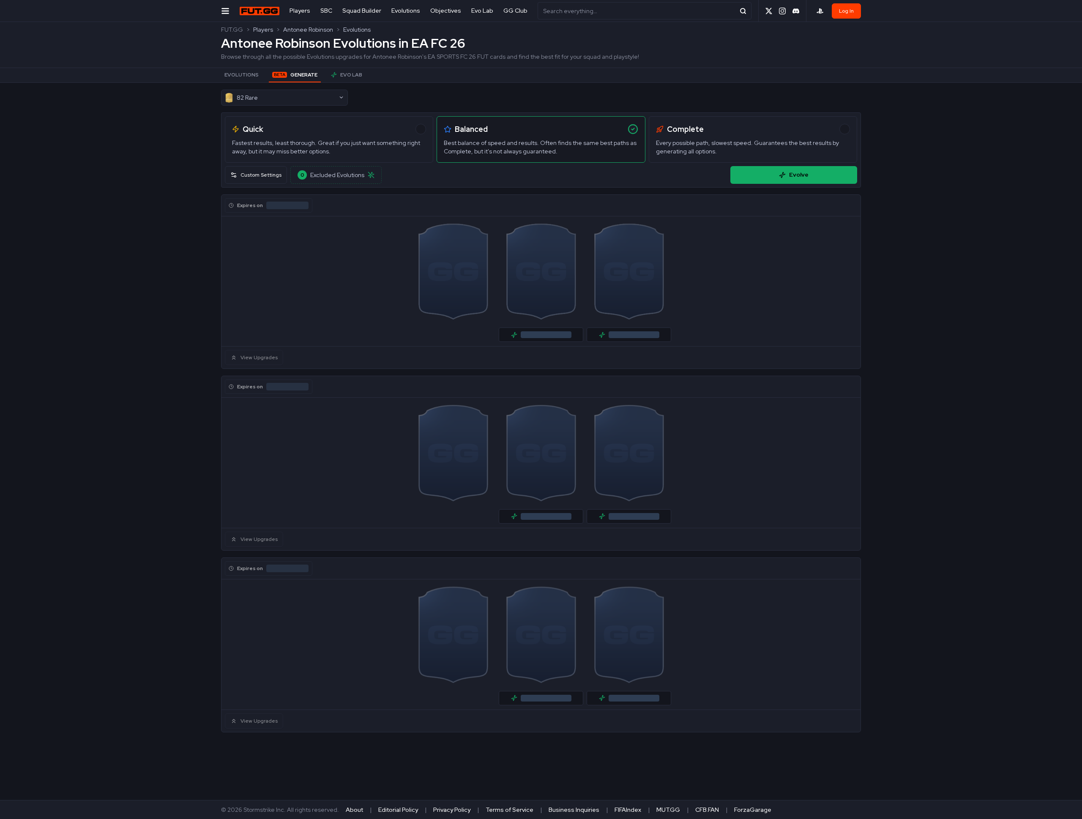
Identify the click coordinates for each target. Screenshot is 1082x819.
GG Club (515, 10)
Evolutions (405, 10)
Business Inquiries (574, 810)
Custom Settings (260, 175)
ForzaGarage (752, 810)
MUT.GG (668, 810)
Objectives (445, 10)
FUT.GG (232, 29)
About (354, 810)
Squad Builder (361, 10)
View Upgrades (259, 357)
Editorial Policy (398, 810)
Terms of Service (509, 810)
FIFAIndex (628, 810)
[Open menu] (225, 11)
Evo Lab (482, 10)
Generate (295, 74)
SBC (326, 10)
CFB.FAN (707, 810)
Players (300, 10)
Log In (846, 11)
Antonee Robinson (308, 29)
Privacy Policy (451, 810)
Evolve (799, 174)
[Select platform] (820, 11)
